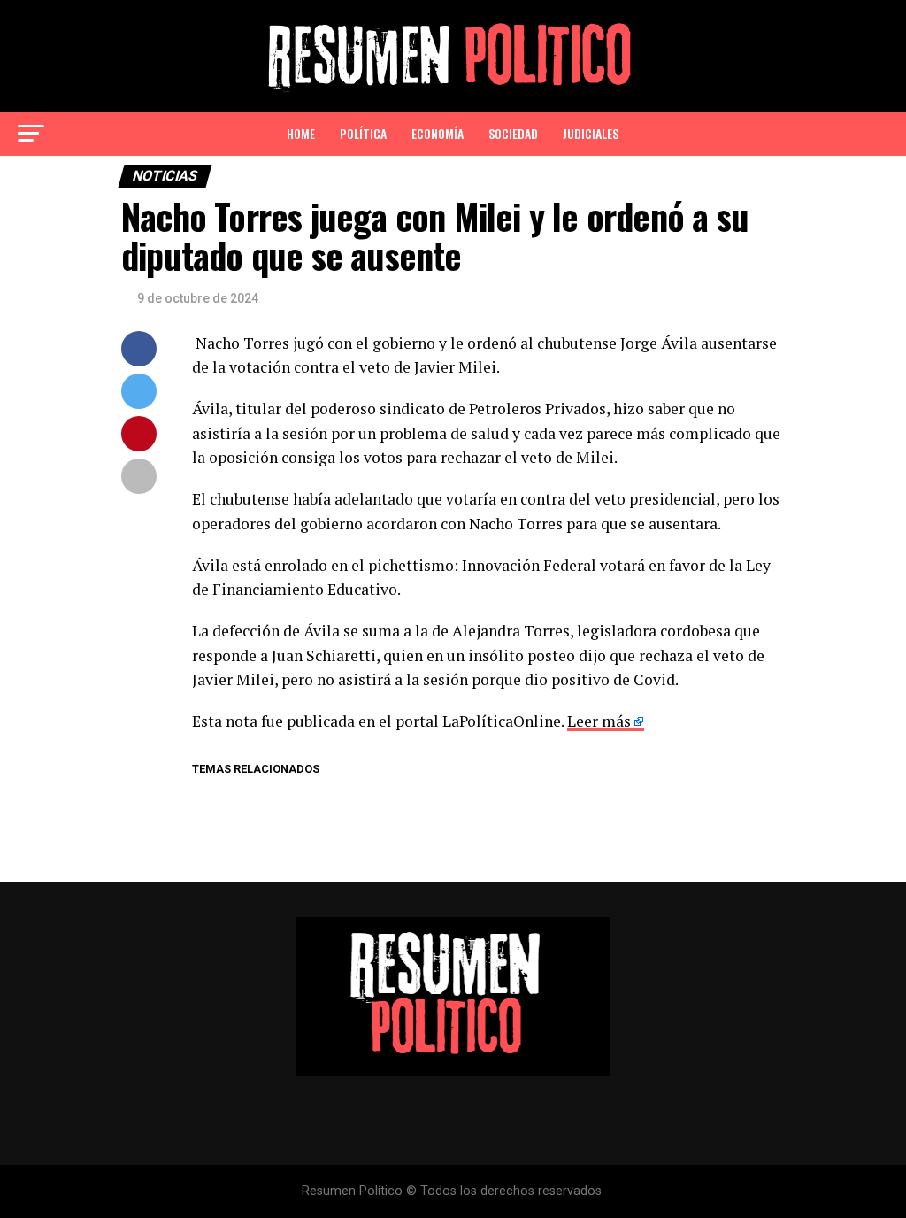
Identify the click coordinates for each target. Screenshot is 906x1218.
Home (301, 133)
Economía (437, 133)
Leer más (599, 721)
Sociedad (513, 133)
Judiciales (590, 133)
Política (363, 133)
